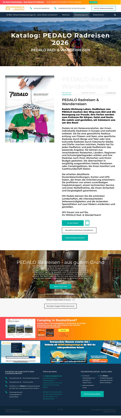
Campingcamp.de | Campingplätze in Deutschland (15, 394)
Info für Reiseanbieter (92, 394)
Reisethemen (98, 15)
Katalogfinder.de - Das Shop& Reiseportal (24, 378)
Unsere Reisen (88, 93)
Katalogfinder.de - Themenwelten (21, 382)
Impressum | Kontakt (109, 411)
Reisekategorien (81, 15)
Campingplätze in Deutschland (71, 8)
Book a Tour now (60, 286)
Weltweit (66, 15)
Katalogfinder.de (41, 8)
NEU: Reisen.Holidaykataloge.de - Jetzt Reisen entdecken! (33, 15)
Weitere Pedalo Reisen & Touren (58, 300)
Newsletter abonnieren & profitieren (79, 230)
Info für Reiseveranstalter (103, 8)
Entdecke (66, 93)
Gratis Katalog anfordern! (75, 238)
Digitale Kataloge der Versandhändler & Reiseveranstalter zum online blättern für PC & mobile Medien (52, 382)
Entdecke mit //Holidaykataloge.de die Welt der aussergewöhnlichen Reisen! (24, 387)
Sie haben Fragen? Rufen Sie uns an (60, 306)
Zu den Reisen (72, 223)
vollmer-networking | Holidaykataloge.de (17, 411)
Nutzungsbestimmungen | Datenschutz (103, 409)
